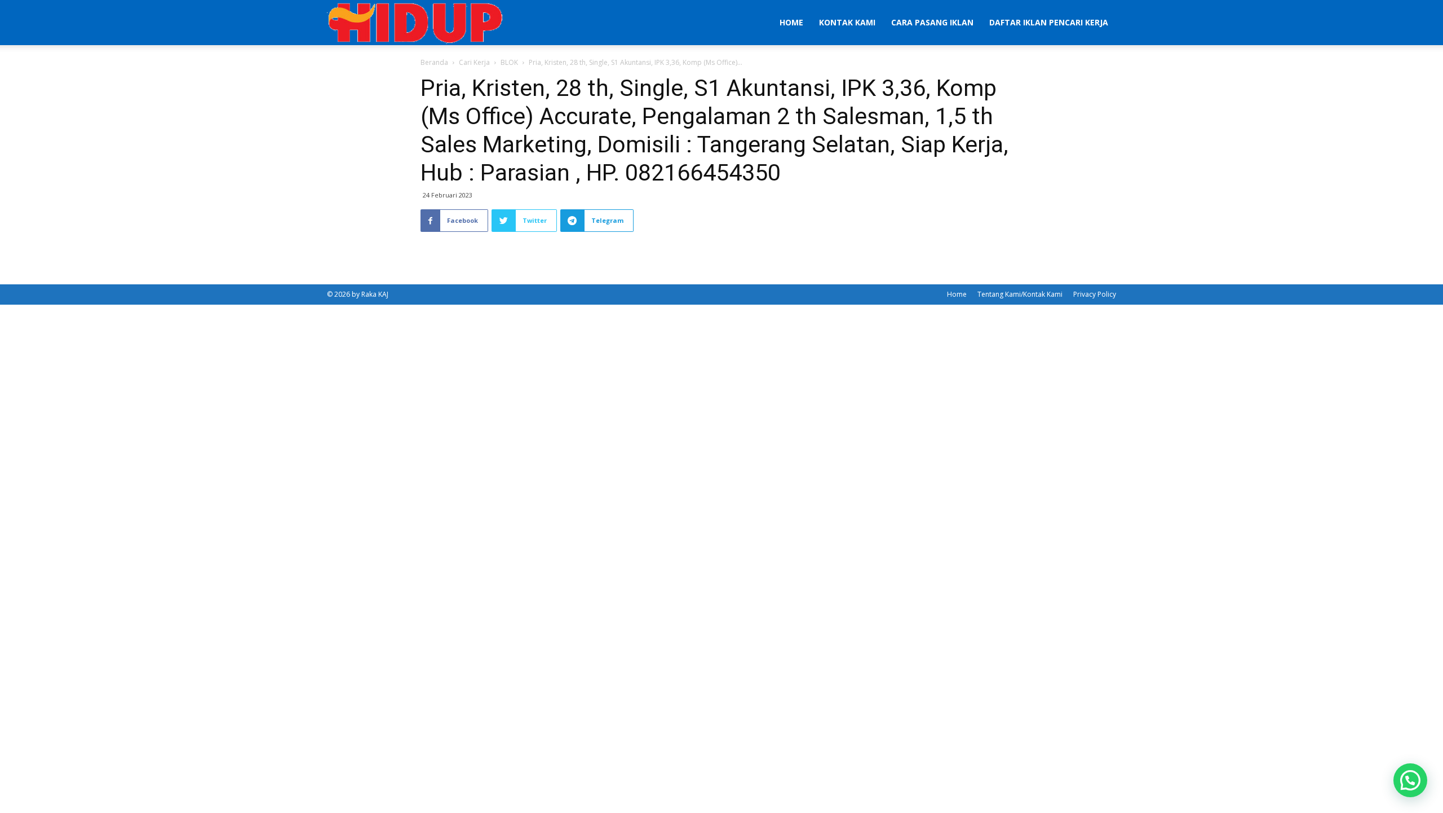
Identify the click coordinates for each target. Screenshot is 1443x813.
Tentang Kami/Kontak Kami (1020, 294)
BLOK (509, 62)
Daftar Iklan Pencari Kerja (1048, 22)
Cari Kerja (474, 62)
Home (791, 22)
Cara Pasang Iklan (932, 22)
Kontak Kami (847, 22)
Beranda (434, 62)
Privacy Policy (1094, 294)
